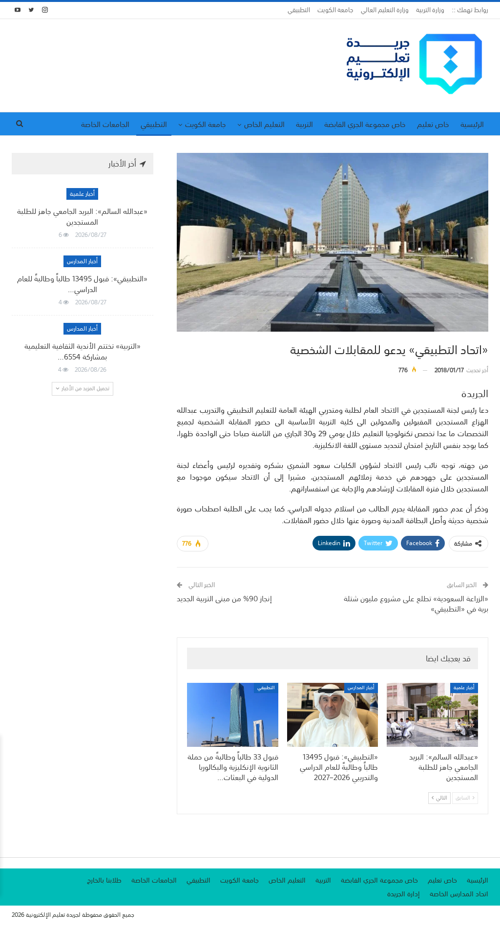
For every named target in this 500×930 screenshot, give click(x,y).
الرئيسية (472, 124)
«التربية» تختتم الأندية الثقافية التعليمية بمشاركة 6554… (82, 351)
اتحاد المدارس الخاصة (459, 894)
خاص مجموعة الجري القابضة (365, 124)
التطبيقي (299, 10)
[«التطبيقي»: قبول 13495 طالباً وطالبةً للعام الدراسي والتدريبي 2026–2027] (332, 715)
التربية (304, 124)
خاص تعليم (433, 124)
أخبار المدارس (361, 688)
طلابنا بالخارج (104, 880)
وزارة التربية (430, 10)
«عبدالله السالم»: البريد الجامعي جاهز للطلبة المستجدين (82, 216)
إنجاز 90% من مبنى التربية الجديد (224, 598)
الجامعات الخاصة (105, 124)
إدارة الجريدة (403, 894)
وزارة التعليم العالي (385, 10)
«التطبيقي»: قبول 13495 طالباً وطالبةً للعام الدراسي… (82, 283)
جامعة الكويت (335, 10)
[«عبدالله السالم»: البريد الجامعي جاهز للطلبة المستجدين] (432, 715)
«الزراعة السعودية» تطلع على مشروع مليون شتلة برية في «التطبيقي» (416, 603)
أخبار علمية (464, 688)
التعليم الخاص (264, 124)
